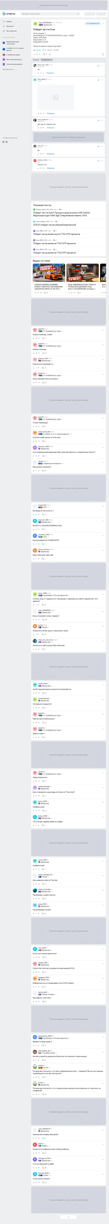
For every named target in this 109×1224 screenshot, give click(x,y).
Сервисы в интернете (52, 464)
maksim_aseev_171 (42, 209)
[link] (49, 280)
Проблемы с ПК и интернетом (55, 595)
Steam (44, 627)
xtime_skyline (40, 221)
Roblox (44, 1146)
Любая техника (48, 994)
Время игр (48, 25)
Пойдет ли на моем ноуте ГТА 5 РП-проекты (56, 234)
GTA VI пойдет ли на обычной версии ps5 (54, 225)
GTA (51, 209)
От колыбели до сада (52, 331)
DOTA (45, 1068)
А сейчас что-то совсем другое (56, 434)
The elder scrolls (48, 1053)
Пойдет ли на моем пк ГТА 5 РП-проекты (54, 243)
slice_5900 (39, 231)
